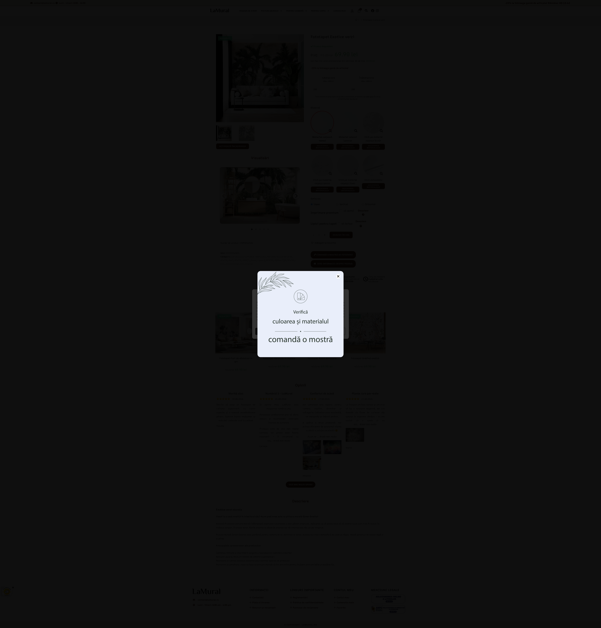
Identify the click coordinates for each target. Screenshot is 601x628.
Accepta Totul (277, 331)
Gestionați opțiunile (323, 331)
